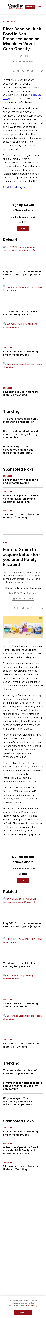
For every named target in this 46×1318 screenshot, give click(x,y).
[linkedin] (18, 70)
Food (5, 542)
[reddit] (27, 70)
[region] (23, 1307)
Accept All (23, 1313)
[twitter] (23, 70)
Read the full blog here (15, 187)
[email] (32, 70)
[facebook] (14, 70)
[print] (41, 70)
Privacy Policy (31, 1306)
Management (9, 22)
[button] (5, 7)
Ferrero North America (29, 588)
